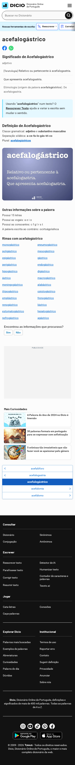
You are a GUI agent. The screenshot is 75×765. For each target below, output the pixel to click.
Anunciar (45, 675)
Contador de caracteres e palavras (54, 577)
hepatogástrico (47, 311)
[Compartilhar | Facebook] (4, 48)
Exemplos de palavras (15, 648)
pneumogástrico (47, 244)
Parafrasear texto (13, 570)
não (18, 332)
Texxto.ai (45, 585)
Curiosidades (10, 662)
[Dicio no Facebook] (52, 726)
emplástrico (9, 298)
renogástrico (10, 304)
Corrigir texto (10, 577)
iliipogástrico (10, 291)
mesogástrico (46, 251)
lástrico (42, 304)
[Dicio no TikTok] (37, 726)
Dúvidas (7, 675)
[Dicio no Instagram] (23, 726)
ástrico (6, 278)
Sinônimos (46, 534)
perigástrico (9, 264)
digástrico (44, 271)
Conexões (45, 606)
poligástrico (9, 251)
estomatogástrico (13, 311)
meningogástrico (12, 284)
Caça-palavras (11, 613)
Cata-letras (9, 606)
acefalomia (37, 488)
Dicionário (8, 534)
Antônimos (46, 541)
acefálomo (37, 495)
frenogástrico (46, 298)
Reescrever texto (12, 562)
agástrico (43, 318)
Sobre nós (45, 682)
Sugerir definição (49, 662)
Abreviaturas (10, 655)
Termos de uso (48, 642)
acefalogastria (37, 475)
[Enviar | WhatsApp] (11, 48)
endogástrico (46, 264)
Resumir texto (11, 585)
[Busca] (68, 15)
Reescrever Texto (17, 108)
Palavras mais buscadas (17, 642)
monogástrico (10, 244)
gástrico (43, 258)
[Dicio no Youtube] (30, 726)
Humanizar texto (49, 569)
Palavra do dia (11, 668)
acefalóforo (37, 468)
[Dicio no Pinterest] (45, 726)
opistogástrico (46, 291)
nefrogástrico (10, 318)
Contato (44, 655)
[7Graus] (28, 745)
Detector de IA (48, 562)
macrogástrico (46, 278)
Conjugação (10, 541)
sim (8, 332)
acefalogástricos (21, 140)
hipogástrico (9, 271)
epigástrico (9, 258)
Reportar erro (47, 648)
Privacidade (46, 668)
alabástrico (44, 284)
